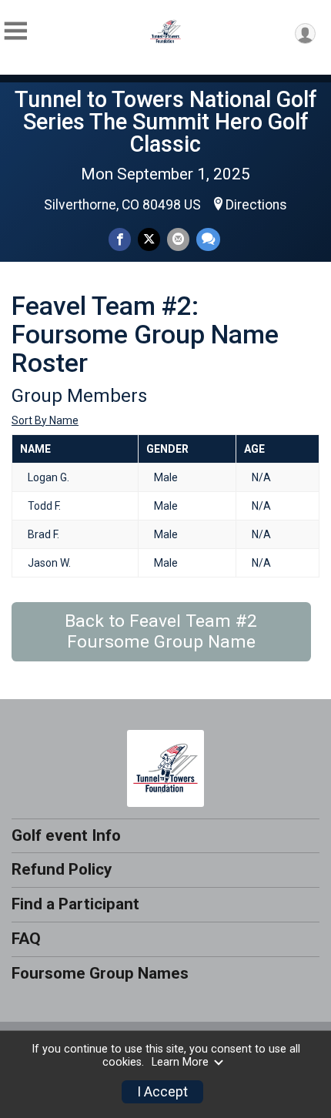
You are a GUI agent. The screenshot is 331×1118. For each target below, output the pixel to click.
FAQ (26, 938)
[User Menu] (305, 33)
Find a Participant (75, 904)
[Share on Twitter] (149, 239)
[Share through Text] (208, 239)
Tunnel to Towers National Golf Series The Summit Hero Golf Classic (166, 121)
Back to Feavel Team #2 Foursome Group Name (161, 631)
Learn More (180, 1062)
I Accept (162, 1092)
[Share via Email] (178, 239)
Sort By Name (45, 420)
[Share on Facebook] (120, 239)
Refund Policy (62, 869)
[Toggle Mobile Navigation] (15, 31)
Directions (256, 205)
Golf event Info (66, 835)
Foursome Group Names (100, 973)
